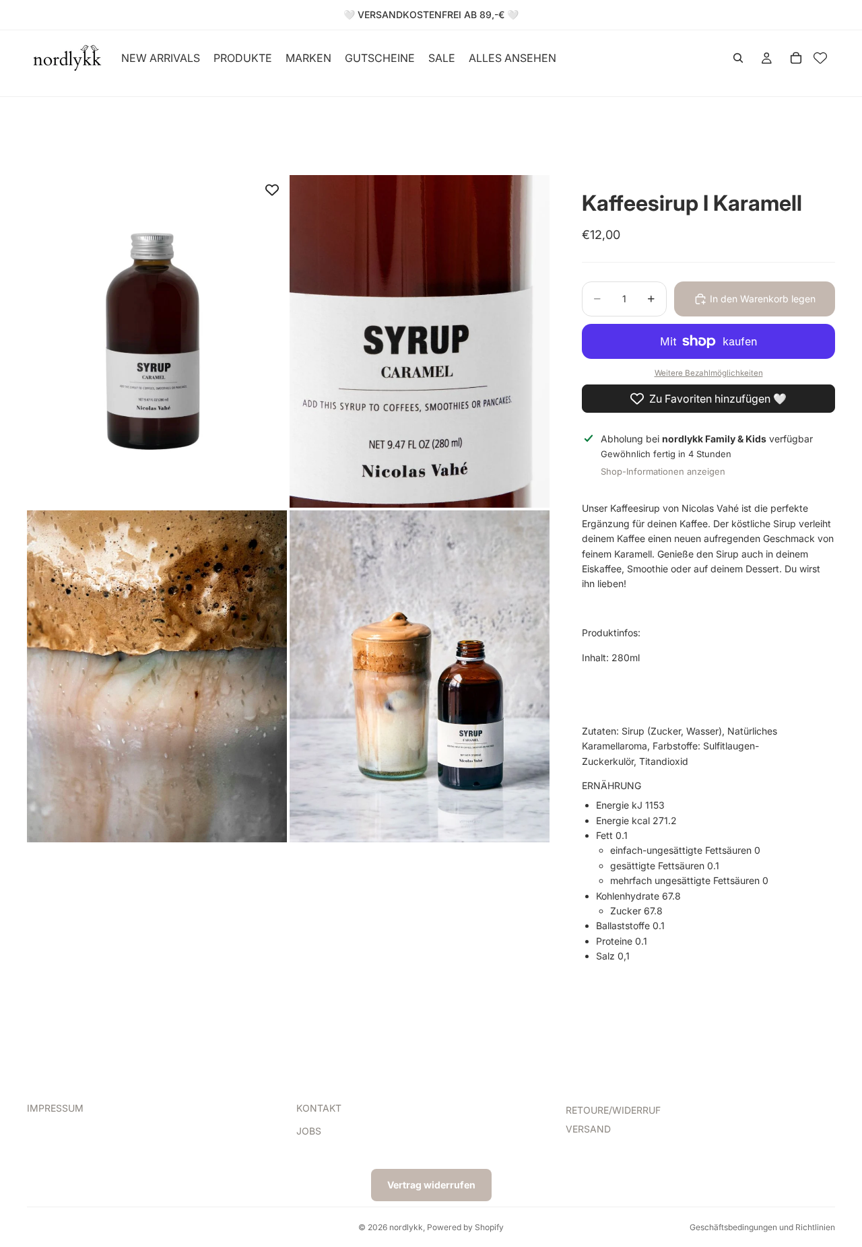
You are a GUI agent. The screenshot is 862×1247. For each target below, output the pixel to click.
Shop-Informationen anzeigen (663, 471)
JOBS (308, 1131)
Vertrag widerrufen (431, 1184)
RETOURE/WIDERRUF (613, 1110)
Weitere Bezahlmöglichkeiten (709, 373)
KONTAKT (318, 1108)
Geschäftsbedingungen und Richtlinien (762, 1227)
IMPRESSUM (55, 1108)
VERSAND (588, 1129)
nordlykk (406, 1227)
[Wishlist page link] (820, 58)
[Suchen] (738, 58)
